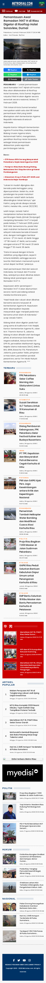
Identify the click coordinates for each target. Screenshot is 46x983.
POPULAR (9, 11)
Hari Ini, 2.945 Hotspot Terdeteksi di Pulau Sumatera (26, 748)
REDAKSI (8, 965)
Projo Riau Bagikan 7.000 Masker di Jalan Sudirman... (32, 794)
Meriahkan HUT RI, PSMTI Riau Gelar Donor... (30, 633)
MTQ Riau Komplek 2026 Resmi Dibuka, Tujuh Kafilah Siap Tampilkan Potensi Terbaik (24, 708)
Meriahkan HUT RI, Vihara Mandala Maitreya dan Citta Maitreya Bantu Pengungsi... (31, 666)
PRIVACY (38, 965)
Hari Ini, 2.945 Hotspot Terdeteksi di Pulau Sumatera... (29, 918)
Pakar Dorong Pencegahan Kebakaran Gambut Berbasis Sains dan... (32, 905)
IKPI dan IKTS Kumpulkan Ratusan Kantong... (31, 650)
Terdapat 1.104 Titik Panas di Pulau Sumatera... (31, 932)
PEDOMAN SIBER (18, 965)
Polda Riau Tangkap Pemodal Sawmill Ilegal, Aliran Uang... (30, 871)
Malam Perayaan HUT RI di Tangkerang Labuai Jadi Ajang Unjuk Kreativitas (24, 693)
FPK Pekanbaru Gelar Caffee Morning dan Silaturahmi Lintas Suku (29, 382)
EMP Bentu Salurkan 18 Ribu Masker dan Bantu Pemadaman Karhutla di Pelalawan (30, 602)
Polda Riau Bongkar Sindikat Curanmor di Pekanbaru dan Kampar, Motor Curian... (32, 857)
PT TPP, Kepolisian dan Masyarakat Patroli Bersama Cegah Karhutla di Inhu (29, 460)
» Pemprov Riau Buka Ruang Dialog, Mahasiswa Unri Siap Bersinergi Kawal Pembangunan (22, 169)
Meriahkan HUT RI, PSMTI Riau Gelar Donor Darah (24, 721)
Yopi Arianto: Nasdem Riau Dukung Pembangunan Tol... (32, 806)
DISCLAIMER (29, 965)
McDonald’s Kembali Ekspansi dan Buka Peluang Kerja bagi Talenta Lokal (24, 735)
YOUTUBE (21, 11)
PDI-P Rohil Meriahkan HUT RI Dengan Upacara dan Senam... (31, 826)
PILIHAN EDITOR (36, 11)
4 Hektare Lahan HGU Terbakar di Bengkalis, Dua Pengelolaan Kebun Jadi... (31, 885)
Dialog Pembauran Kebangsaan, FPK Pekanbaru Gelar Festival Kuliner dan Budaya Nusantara (30, 433)
